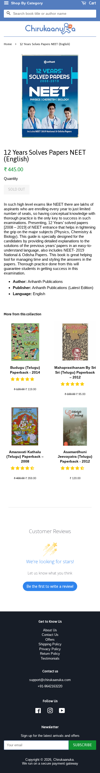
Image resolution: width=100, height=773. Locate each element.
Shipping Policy (50, 644)
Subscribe (82, 745)
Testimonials (50, 658)
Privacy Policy (50, 649)
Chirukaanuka (63, 760)
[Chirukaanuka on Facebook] (38, 712)
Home (8, 44)
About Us (50, 630)
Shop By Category (26, 3)
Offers (50, 639)
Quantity (11, 178)
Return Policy (50, 654)
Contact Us (50, 635)
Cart (92, 3)
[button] (23, 379)
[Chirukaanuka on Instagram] (50, 712)
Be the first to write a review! (50, 586)
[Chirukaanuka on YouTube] (62, 712)
